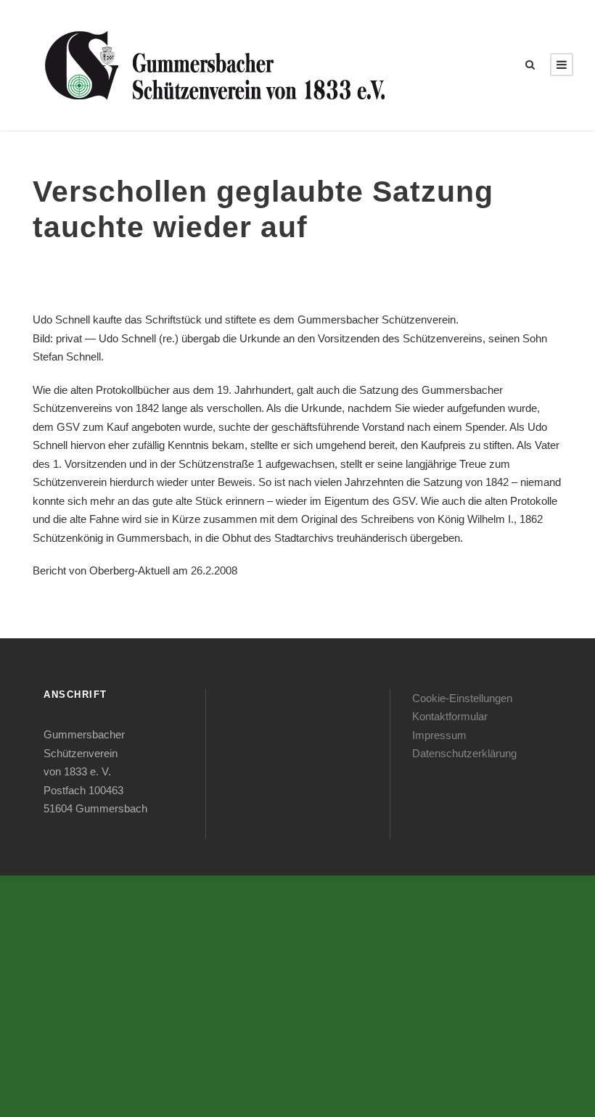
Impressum (439, 735)
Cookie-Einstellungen (462, 698)
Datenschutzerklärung (464, 753)
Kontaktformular (450, 716)
